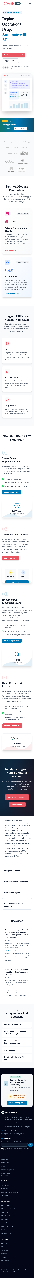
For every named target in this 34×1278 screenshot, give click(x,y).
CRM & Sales (5, 1205)
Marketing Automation (8, 1209)
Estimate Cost (19, 129)
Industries (4, 1196)
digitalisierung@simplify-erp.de (14, 1134)
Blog (2, 1247)
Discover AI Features (12, 294)
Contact (4, 1254)
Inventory (4, 1212)
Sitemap (4, 1257)
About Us (4, 1243)
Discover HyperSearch (11, 641)
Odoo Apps (5, 1189)
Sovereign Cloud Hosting (9, 1192)
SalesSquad (5, 1163)
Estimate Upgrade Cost (12, 726)
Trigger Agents (9, 61)
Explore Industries (10, 558)
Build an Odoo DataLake (12, 55)
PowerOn (5, 1159)
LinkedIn (6, 1261)
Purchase (4, 1219)
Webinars (4, 1250)
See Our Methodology (11, 492)
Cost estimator (5, 1175)
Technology (5, 1185)
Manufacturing (6, 1216)
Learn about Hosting (12, 250)
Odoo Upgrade (6, 1173)
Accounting (5, 1223)
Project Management (8, 1226)
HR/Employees (6, 1230)
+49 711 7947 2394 (10, 1130)
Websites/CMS (6, 1233)
